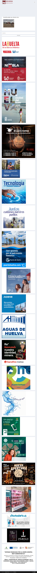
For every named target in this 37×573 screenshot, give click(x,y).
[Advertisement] (18, 10)
